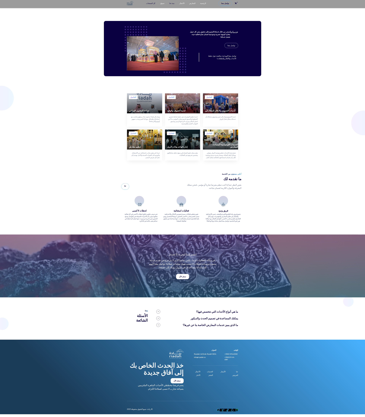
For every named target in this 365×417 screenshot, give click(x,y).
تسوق (162, 3)
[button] (235, 3)
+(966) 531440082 (231, 354)
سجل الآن (182, 276)
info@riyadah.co (200, 357)
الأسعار (223, 371)
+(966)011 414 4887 (229, 358)
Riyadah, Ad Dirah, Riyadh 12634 (205, 354)
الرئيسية (203, 3)
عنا (125, 186)
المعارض (192, 3)
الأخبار (198, 375)
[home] (130, 3)
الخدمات (210, 371)
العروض (235, 375)
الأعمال (181, 3)
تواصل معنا (225, 3)
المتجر (210, 375)
